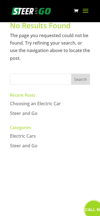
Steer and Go (24, 113)
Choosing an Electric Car (35, 104)
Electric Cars (23, 136)
